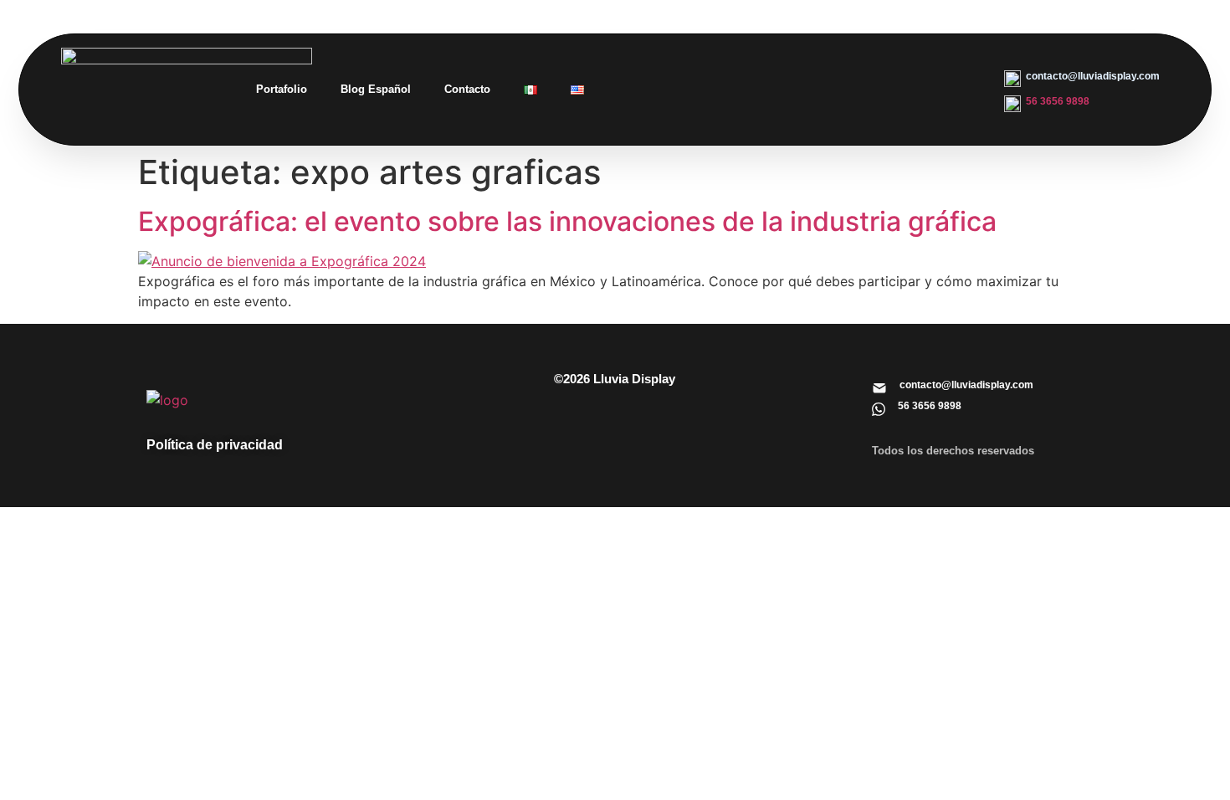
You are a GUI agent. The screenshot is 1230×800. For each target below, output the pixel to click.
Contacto (467, 89)
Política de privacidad (214, 445)
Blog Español (376, 89)
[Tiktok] (945, 64)
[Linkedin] (727, 64)
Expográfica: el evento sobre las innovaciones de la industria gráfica (567, 221)
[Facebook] (836, 64)
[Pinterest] (890, 64)
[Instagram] (781, 64)
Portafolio (281, 89)
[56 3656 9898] (878, 409)
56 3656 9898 (1057, 101)
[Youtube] (836, 110)
